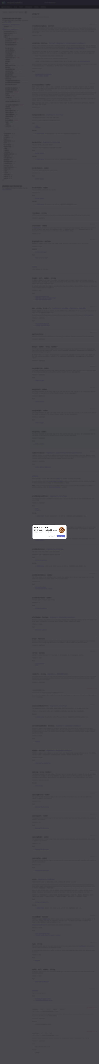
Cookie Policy (49, 531)
